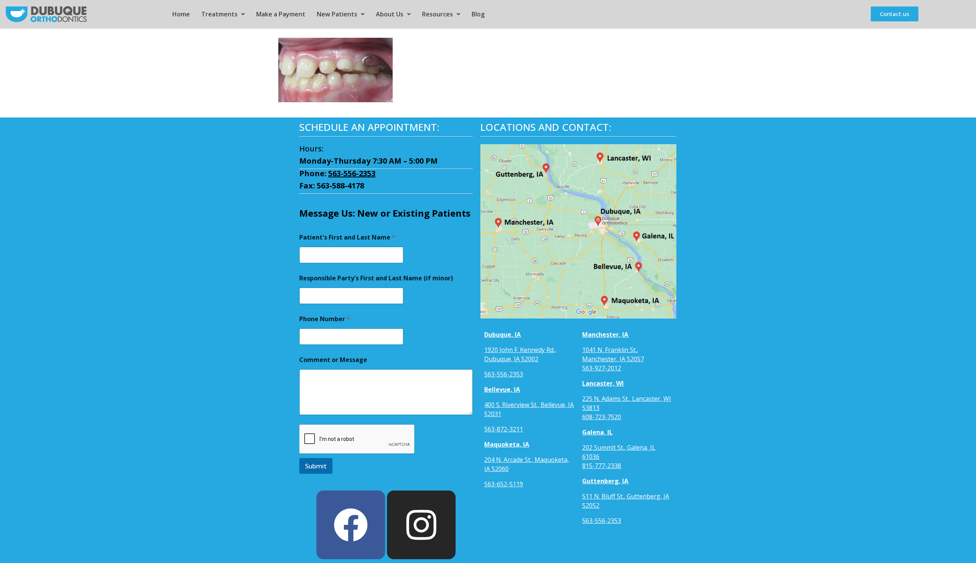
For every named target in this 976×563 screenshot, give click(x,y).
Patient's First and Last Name (347, 237)
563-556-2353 (352, 173)
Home (181, 14)
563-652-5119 (503, 484)
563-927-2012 (601, 368)
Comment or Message (333, 360)
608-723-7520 (601, 417)
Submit (316, 466)
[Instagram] (421, 525)
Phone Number (324, 319)
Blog (478, 14)
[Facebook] (350, 525)
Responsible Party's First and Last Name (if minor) (376, 278)
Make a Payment (280, 14)
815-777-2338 (601, 466)
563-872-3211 (503, 429)
